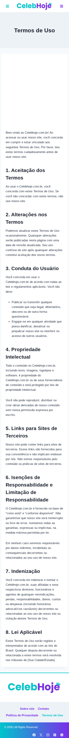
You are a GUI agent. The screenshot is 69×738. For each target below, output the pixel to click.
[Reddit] (62, 735)
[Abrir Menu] (61, 6)
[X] (41, 735)
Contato (43, 708)
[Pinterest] (55, 735)
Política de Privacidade (22, 715)
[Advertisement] (34, 94)
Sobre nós (27, 708)
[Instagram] (48, 735)
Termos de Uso (52, 715)
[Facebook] (34, 735)
